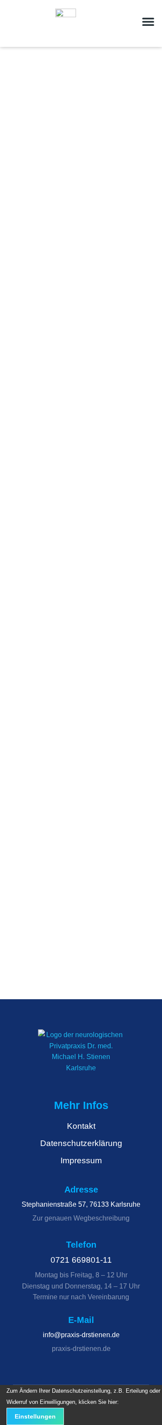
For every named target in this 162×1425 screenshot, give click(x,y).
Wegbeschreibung (101, 1218)
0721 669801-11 (81, 1259)
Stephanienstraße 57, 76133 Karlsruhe (81, 1204)
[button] (148, 21)
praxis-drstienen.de (81, 1348)
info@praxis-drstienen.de (81, 1334)
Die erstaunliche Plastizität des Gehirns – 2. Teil (79, 551)
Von (61, 249)
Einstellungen (35, 1416)
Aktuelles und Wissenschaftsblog (74, 241)
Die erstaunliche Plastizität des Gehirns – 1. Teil (79, 829)
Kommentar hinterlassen (62, 265)
